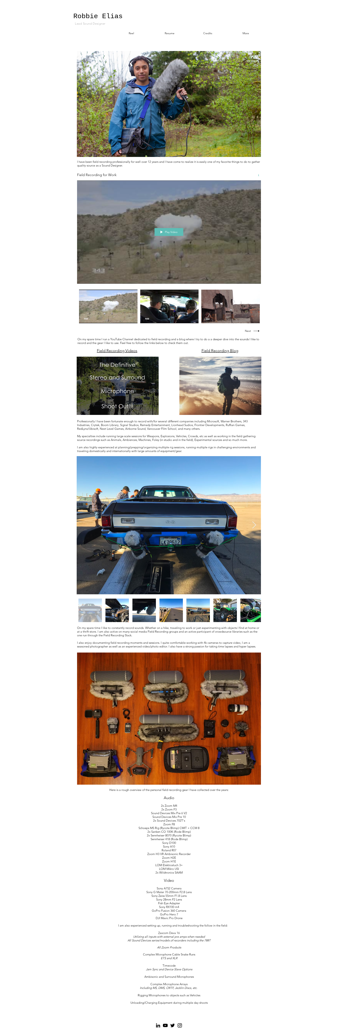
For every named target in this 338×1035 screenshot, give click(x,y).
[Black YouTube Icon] (165, 1025)
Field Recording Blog (219, 350)
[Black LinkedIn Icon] (158, 1025)
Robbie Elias (98, 16)
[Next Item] (254, 525)
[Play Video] (108, 306)
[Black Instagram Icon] (180, 1025)
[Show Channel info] (257, 175)
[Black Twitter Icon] (172, 1025)
